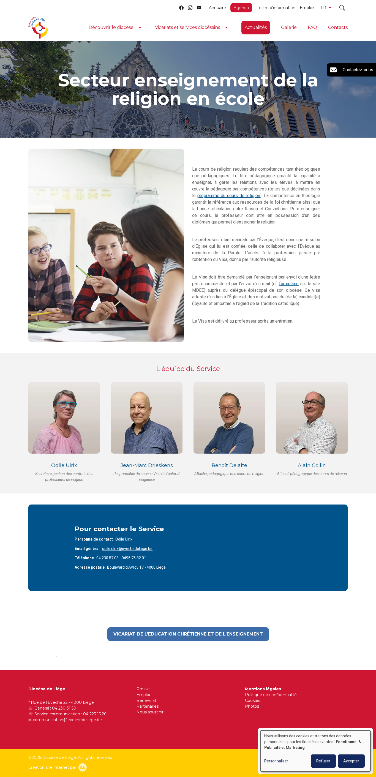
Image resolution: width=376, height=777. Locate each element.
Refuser (323, 761)
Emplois (307, 7)
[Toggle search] (342, 7)
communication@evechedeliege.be (67, 719)
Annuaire (217, 7)
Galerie (289, 27)
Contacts (338, 27)
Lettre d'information (276, 7)
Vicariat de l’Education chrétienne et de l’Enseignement (188, 634)
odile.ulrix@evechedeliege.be (127, 548)
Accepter (351, 761)
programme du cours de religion (228, 195)
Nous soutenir (150, 712)
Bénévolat (146, 700)
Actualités (256, 27)
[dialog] (315, 750)
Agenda (241, 7)
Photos (252, 706)
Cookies (252, 700)
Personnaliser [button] (276, 761)
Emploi (143, 694)
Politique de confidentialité (271, 694)
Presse (143, 688)
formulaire (289, 283)
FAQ (312, 27)
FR (323, 7)
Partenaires (148, 706)
